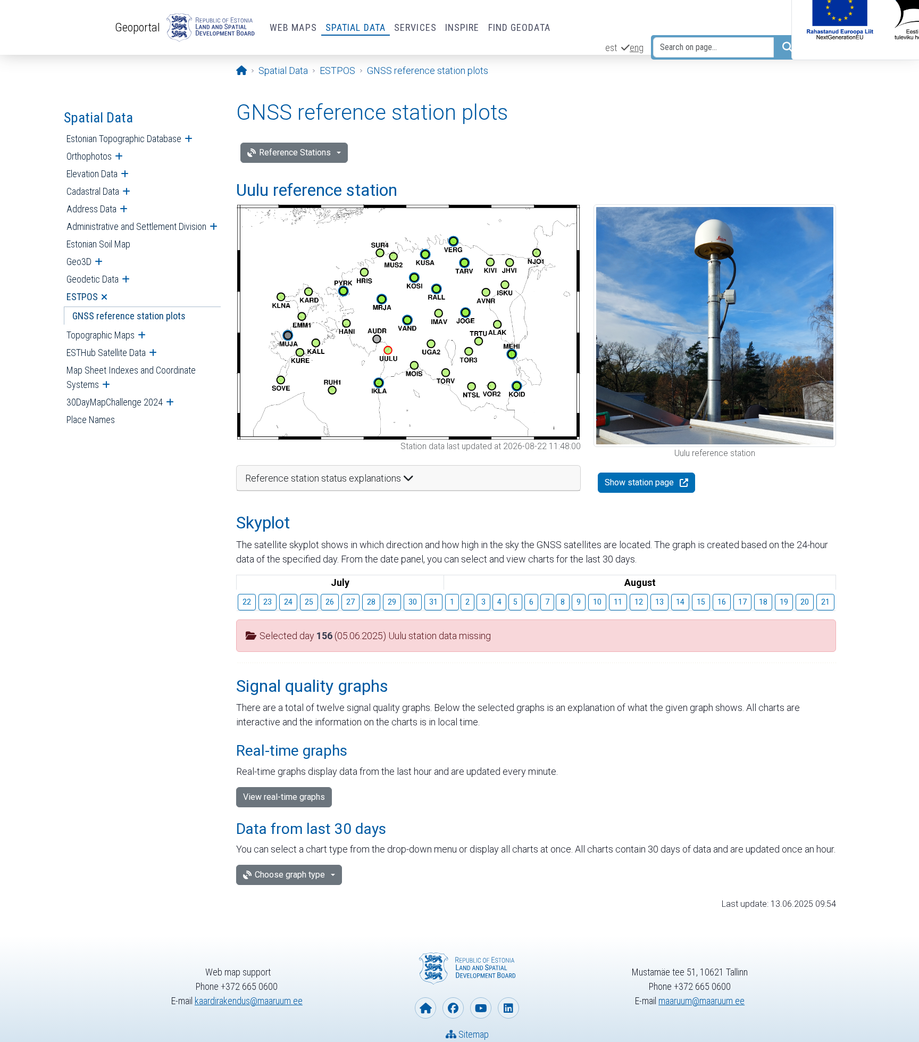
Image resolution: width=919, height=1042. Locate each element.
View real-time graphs (284, 797)
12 (638, 602)
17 (742, 602)
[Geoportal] (208, 27)
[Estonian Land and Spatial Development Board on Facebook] (453, 1008)
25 (309, 602)
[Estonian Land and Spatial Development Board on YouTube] (480, 1008)
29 (392, 602)
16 (721, 602)
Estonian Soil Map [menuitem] (98, 244)
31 (433, 602)
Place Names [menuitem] (90, 419)
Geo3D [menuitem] (78, 261)
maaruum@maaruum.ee (701, 1000)
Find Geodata (519, 27)
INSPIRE (462, 27)
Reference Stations (295, 152)
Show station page (639, 482)
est (611, 47)
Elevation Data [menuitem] (92, 173)
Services (415, 27)
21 (825, 602)
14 (680, 602)
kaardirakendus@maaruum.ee (249, 1000)
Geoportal (137, 27)
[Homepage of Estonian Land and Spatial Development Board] (425, 1008)
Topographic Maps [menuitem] (100, 335)
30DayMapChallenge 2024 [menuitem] (114, 402)
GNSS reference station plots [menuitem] (129, 315)
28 (371, 602)
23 (267, 602)
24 (288, 602)
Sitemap (472, 1034)
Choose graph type (290, 875)
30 (412, 602)
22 (247, 602)
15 (701, 602)
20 (804, 602)
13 (659, 602)
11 (618, 602)
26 (329, 602)
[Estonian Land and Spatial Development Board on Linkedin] (508, 1008)
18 (763, 602)
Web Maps (293, 27)
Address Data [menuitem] (91, 208)
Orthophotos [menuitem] (89, 156)
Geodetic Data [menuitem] (92, 279)
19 (784, 602)
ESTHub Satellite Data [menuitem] (106, 352)
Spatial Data (355, 27)
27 (350, 602)
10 (597, 602)
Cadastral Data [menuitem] (92, 191)
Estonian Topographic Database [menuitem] (123, 138)
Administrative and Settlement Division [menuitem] (136, 226)
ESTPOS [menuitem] (82, 296)
